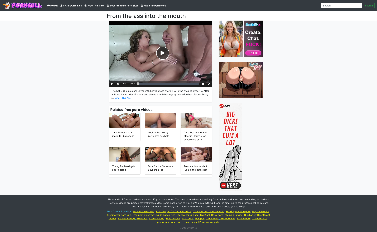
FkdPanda (142, 218)
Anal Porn (176, 222)
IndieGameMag (126, 218)
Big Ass (126, 97)
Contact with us (188, 227)
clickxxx (229, 214)
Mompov (200, 218)
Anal (117, 97)
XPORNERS (212, 218)
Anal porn (187, 218)
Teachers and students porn (208, 211)
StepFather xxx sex (187, 214)
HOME (54, 5)
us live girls (212, 222)
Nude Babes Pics (165, 214)
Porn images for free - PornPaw (173, 211)
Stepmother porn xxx (119, 214)
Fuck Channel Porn (194, 222)
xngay (239, 214)
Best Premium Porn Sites (123, 5)
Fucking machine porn (238, 211)
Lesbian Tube (156, 218)
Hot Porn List (227, 218)
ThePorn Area (259, 218)
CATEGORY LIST (72, 5)
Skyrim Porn (243, 218)
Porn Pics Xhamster (143, 211)
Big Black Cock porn (211, 214)
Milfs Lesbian (173, 218)
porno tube (163, 222)
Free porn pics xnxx (144, 214)
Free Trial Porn (95, 5)
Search (369, 5)
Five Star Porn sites (154, 5)
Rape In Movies (260, 211)
